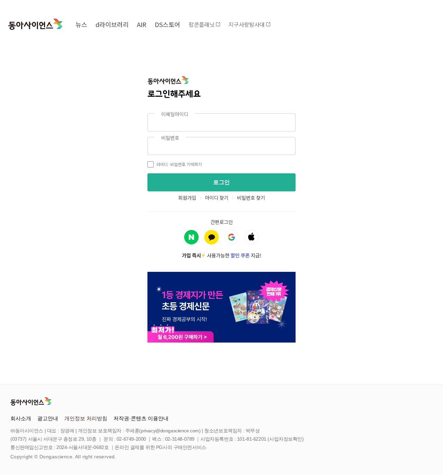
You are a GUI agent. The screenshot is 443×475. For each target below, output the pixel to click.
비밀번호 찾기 (251, 197)
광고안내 (47, 418)
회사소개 (20, 418)
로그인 (221, 182)
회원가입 (187, 197)
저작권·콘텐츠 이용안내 (141, 418)
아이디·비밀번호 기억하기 (179, 164)
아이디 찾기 (216, 197)
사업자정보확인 (285, 439)
